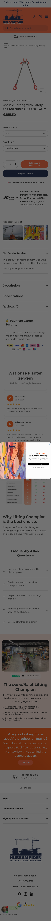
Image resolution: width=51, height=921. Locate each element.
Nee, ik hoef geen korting (38, 467)
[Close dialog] (49, 444)
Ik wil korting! (38, 464)
